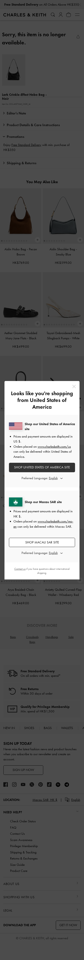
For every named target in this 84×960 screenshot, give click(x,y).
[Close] (74, 386)
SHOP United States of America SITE (42, 467)
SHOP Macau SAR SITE (42, 542)
